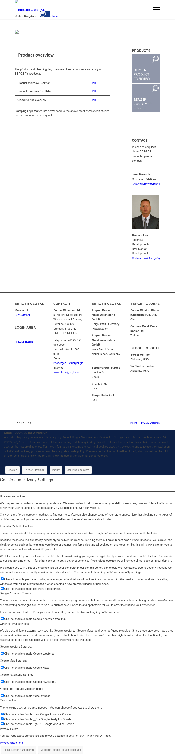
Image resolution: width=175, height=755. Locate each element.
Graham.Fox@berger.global (149, 258)
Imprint (56, 469)
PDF (95, 83)
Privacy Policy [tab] (9, 729)
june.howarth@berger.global (149, 183)
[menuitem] (144, 9)
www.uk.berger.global (66, 372)
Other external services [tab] (14, 624)
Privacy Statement (34, 469)
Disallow (12, 469)
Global (54, 16)
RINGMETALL (23, 315)
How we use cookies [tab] (12, 496)
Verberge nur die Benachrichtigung (61, 749)
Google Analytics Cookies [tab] (16, 593)
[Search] (144, 9)
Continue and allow (78, 469)
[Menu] (154, 9)
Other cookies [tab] (8, 700)
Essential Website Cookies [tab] (16, 526)
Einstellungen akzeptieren (18, 749)
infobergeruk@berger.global (70, 363)
